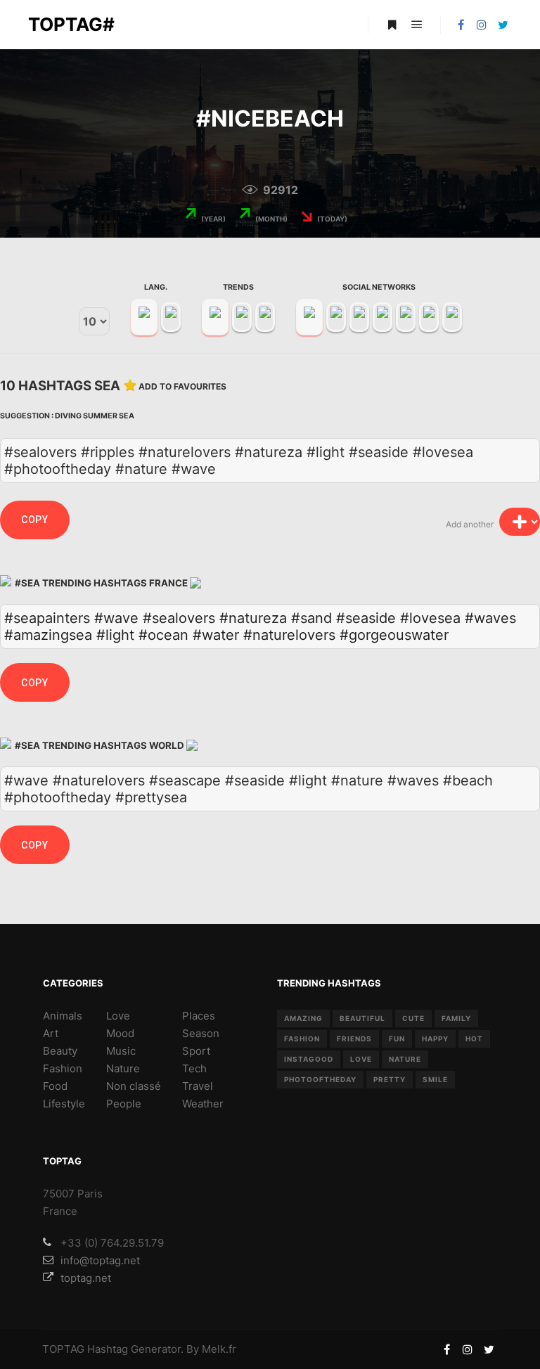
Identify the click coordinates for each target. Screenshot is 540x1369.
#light (115, 634)
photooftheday (320, 1079)
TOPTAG (63, 1349)
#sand (311, 618)
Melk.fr (219, 1349)
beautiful (362, 1018)
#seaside (366, 618)
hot (474, 1038)
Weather (203, 1103)
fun (397, 1038)
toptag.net (85, 1278)
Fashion (62, 1068)
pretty (389, 1079)
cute (413, 1018)
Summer (100, 415)
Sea (126, 415)
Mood (120, 1033)
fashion (302, 1038)
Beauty (60, 1051)
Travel (197, 1086)
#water (216, 634)
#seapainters (47, 618)
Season (200, 1033)
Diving (68, 415)
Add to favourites (182, 386)
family (456, 1018)
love (361, 1059)
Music (121, 1051)
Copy (35, 519)
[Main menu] (417, 24)
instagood (308, 1059)
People (123, 1103)
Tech (194, 1068)
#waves (490, 618)
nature (405, 1059)
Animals (62, 1015)
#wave (116, 618)
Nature (123, 1068)
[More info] (391, 24)
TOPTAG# (71, 24)
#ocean (163, 634)
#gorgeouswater (394, 634)
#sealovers (179, 618)
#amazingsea (48, 634)
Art (50, 1033)
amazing (303, 1018)
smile (435, 1079)
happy (435, 1038)
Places (198, 1015)
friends (354, 1038)
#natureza (253, 618)
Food (55, 1086)
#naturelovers (289, 634)
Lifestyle (64, 1103)
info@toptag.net (100, 1260)
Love (118, 1015)
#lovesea (430, 618)
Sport (196, 1051)
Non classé (133, 1086)
